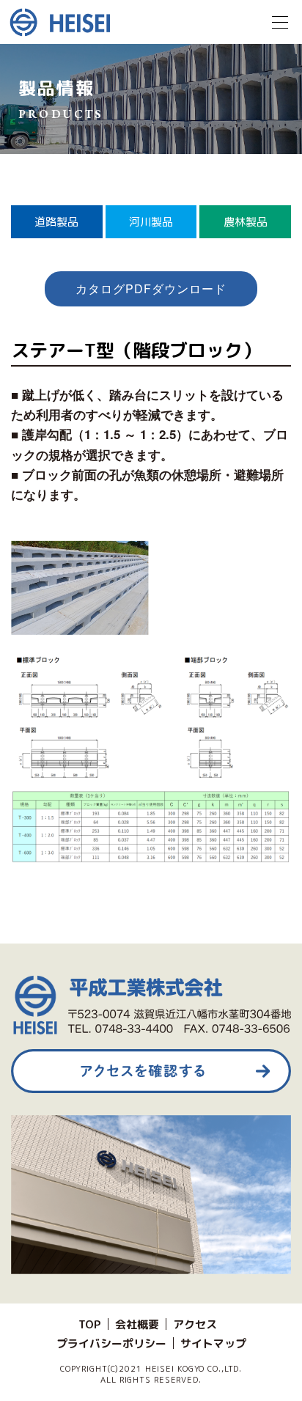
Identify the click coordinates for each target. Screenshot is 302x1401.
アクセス (195, 1324)
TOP (89, 1324)
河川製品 (151, 221)
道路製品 (56, 221)
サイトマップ (213, 1343)
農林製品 (246, 221)
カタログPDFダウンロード (151, 288)
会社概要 (137, 1324)
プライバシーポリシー (111, 1343)
